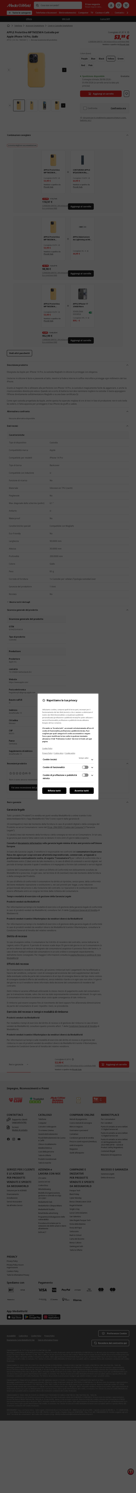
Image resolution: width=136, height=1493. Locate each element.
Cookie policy (70, 753)
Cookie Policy (47, 748)
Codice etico (58, 753)
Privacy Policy (47, 753)
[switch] (85, 767)
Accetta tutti (82, 790)
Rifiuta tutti (54, 790)
